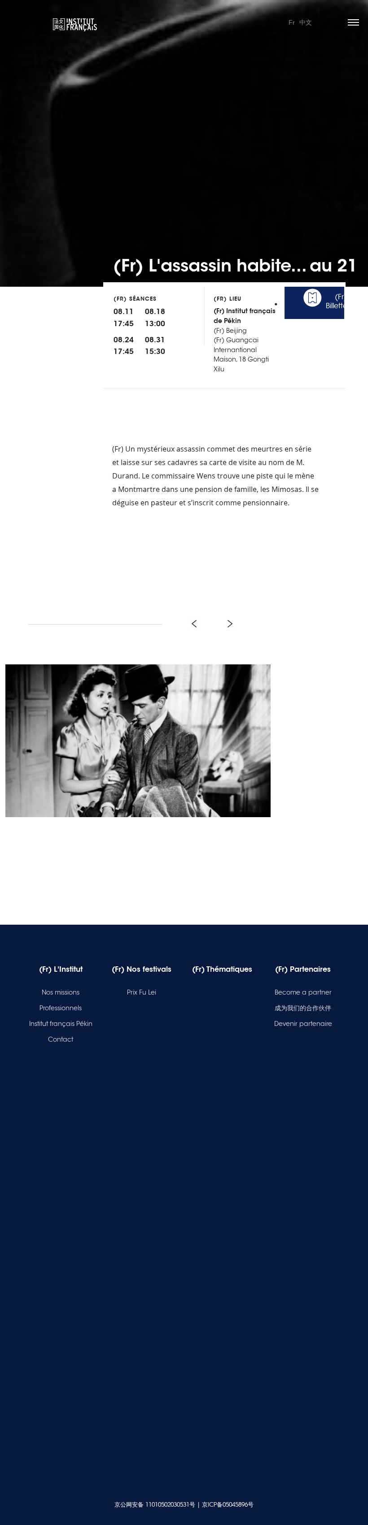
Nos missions (60, 992)
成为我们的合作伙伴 (303, 1008)
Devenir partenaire (303, 1024)
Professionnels (60, 1008)
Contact (60, 1039)
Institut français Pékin (60, 1024)
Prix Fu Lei (141, 992)
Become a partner (303, 992)
